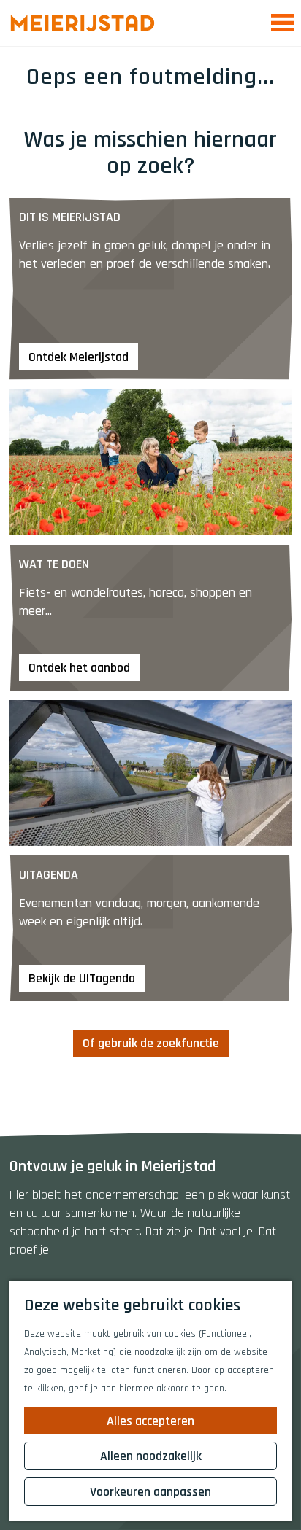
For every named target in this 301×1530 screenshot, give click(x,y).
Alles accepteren (150, 1421)
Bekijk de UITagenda (81, 978)
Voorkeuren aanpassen (150, 1491)
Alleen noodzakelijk (151, 1456)
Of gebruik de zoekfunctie (151, 1043)
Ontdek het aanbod (79, 667)
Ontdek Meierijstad (78, 357)
